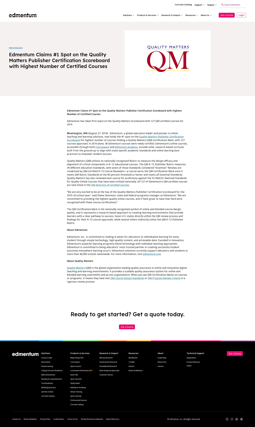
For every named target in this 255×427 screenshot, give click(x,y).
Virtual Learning (47, 366)
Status (189, 366)
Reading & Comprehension (51, 379)
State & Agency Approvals (109, 370)
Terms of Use (72, 419)
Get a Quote (226, 15)
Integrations (191, 358)
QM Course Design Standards (127, 278)
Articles (131, 366)
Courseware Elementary (81, 370)
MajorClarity (75, 358)
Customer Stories (106, 375)
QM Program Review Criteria (164, 278)
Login (241, 15)
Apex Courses (75, 366)
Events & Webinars (136, 370)
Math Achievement (48, 375)
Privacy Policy (45, 419)
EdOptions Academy (126, 147)
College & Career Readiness (52, 370)
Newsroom (162, 362)
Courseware (102, 147)
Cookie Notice (58, 419)
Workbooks (133, 358)
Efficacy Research (106, 358)
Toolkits (132, 362)
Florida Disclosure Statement (92, 419)
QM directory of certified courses (110, 185)
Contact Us (16, 419)
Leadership (162, 358)
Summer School (47, 392)
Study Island (75, 383)
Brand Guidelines (30, 419)
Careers (161, 366)
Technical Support (195, 353)
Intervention (45, 362)
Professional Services (78, 400)
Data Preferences (112, 419)
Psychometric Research (108, 362)
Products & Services (80, 353)
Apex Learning (75, 396)
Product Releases (193, 362)
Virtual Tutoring (76, 392)
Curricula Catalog (47, 396)
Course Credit (46, 358)
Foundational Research (108, 366)
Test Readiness (47, 383)
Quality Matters (76, 267)
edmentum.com (152, 254)
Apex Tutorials (76, 379)
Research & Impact (108, 353)
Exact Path (74, 375)
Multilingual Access (48, 387)
